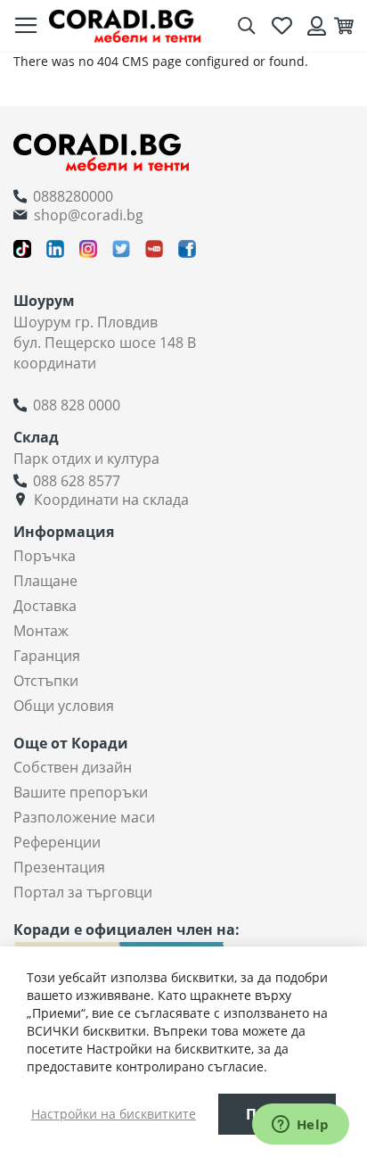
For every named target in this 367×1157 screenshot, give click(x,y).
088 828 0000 (76, 405)
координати (54, 363)
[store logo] (124, 25)
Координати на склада (111, 499)
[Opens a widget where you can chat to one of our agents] (300, 1125)
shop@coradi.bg (88, 215)
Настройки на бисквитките (113, 1113)
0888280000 (73, 196)
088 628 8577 (76, 481)
